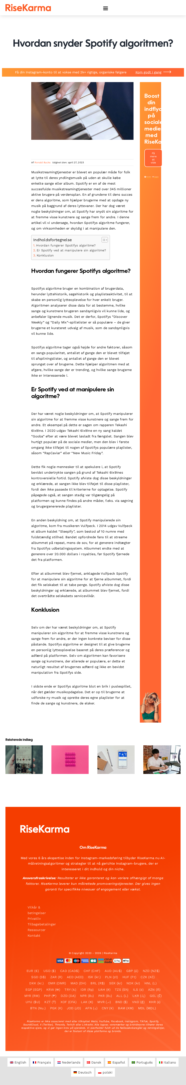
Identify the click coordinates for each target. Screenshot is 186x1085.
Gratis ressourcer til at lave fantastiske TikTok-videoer (21, 749)
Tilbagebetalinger (42, 924)
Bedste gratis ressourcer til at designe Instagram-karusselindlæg (113, 746)
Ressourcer (37, 930)
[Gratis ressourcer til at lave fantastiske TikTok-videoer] (24, 759)
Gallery (27, 749)
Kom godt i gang (148, 72)
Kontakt (34, 935)
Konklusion (45, 255)
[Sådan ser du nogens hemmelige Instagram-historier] (70, 759)
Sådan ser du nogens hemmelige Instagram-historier (67, 746)
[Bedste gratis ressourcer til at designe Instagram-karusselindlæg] (116, 759)
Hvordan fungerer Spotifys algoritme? (66, 245)
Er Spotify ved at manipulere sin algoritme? (71, 250)
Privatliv (34, 918)
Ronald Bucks (42, 162)
